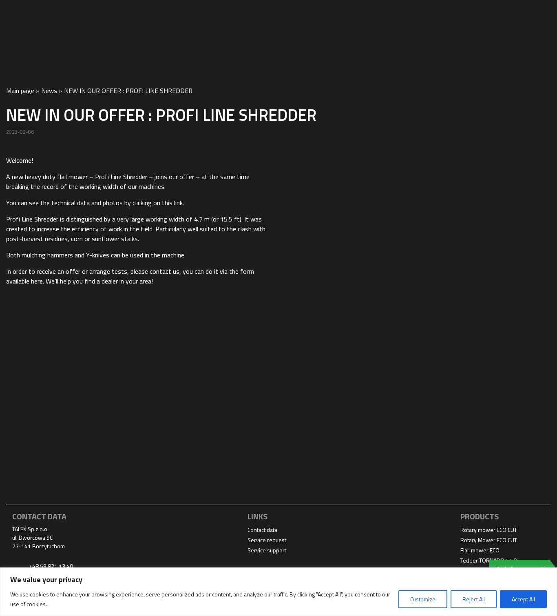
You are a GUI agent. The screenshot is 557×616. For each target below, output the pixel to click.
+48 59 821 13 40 (50, 566)
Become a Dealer (339, 13)
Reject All (473, 599)
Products (235, 13)
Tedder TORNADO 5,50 (488, 560)
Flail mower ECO (480, 550)
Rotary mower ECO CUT (488, 529)
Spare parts (281, 13)
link (178, 203)
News (49, 90)
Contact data (518, 13)
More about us (401, 13)
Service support (267, 550)
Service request (267, 540)
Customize (422, 599)
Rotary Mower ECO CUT (488, 540)
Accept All (523, 599)
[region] (278, 591)
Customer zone (460, 13)
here (37, 281)
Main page (20, 90)
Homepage (192, 13)
